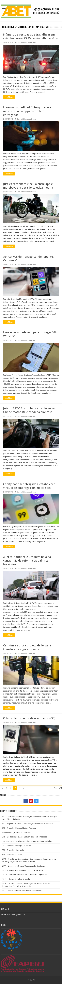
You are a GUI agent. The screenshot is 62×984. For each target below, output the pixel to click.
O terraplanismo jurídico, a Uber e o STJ (29, 718)
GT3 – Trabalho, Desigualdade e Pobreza (19, 828)
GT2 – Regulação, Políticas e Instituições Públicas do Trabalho (27, 823)
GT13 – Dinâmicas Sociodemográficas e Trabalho (22, 870)
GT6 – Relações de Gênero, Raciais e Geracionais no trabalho (27, 841)
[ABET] (31, 10)
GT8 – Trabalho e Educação (13, 850)
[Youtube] (31, 801)
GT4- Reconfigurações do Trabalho (16, 832)
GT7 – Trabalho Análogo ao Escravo (16, 846)
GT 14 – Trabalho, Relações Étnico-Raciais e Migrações (24, 875)
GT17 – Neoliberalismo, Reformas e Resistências (22, 891)
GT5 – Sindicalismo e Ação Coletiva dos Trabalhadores (24, 837)
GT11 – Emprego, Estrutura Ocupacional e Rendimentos (24, 866)
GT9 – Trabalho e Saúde (12, 854)
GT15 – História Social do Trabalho (16, 879)
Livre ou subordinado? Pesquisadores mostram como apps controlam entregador (28, 111)
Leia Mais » (9, 97)
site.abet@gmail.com (16, 914)
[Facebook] (26, 801)
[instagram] (36, 801)
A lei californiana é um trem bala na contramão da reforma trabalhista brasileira (27, 560)
